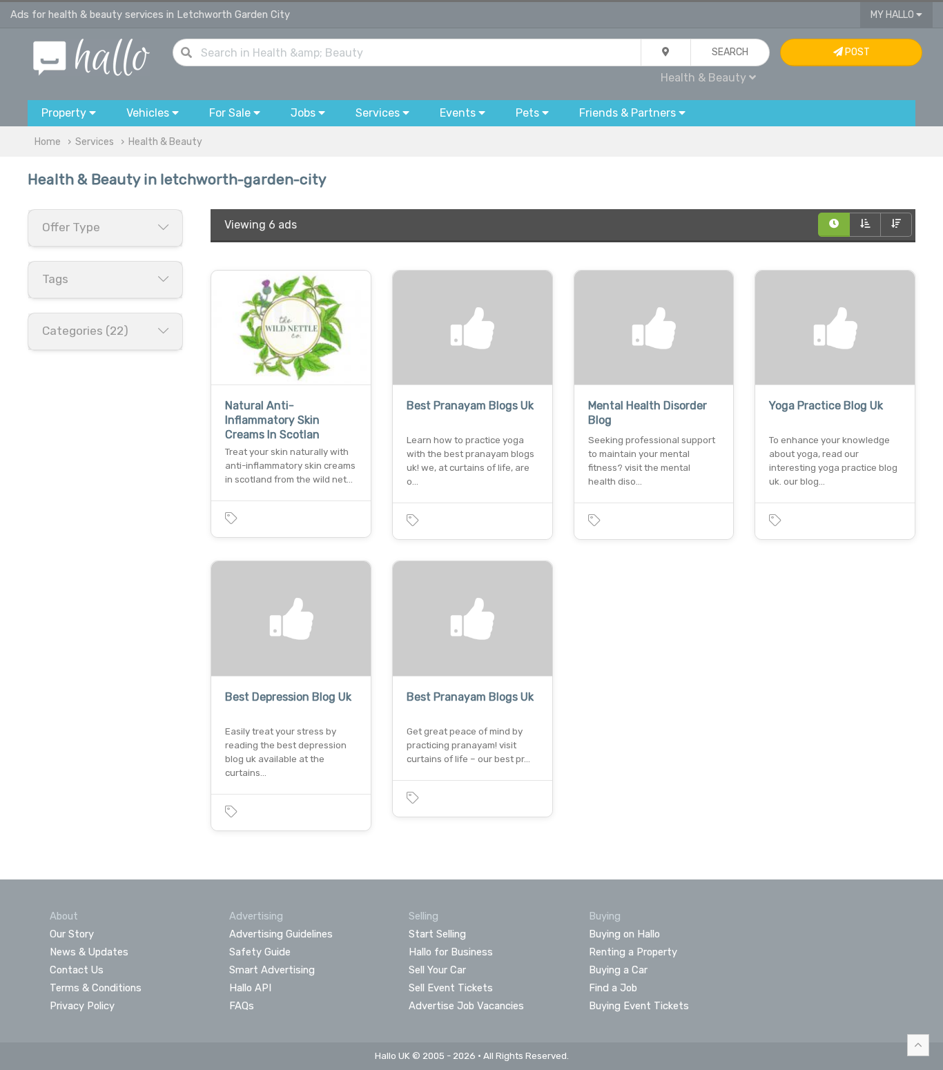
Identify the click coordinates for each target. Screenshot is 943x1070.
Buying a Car (618, 970)
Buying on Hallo (624, 934)
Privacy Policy (82, 1006)
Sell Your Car (437, 970)
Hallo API (250, 988)
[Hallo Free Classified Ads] (91, 56)
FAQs (241, 1006)
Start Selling (437, 934)
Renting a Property (633, 952)
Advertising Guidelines (281, 934)
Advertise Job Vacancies (466, 1006)
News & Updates (89, 952)
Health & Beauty (165, 142)
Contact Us (77, 970)
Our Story (72, 934)
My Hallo (893, 15)
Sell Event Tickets (451, 988)
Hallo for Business (451, 952)
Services (94, 142)
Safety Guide (260, 952)
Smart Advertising (272, 970)
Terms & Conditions (96, 988)
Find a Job (613, 988)
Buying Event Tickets (639, 1006)
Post (856, 52)
